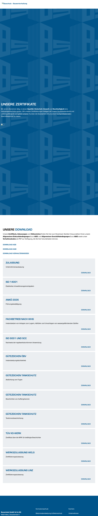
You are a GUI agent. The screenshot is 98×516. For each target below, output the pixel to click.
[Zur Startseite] (17, 4)
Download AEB (10, 244)
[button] (94, 4)
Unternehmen (74, 513)
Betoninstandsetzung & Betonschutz (49, 513)
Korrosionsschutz (42, 509)
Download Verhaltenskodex (16, 253)
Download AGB (9, 249)
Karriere (71, 509)
